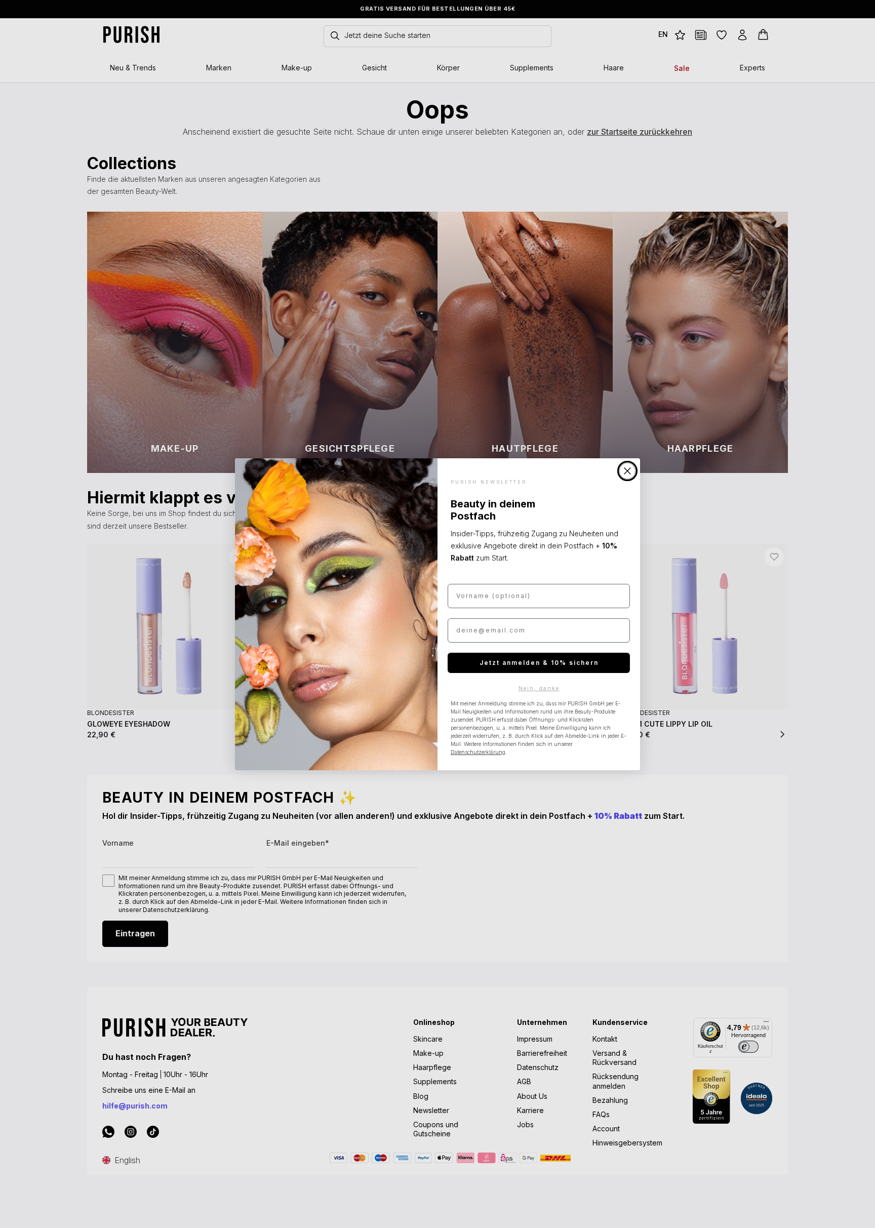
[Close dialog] (627, 471)
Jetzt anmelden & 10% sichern (539, 662)
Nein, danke (539, 688)
